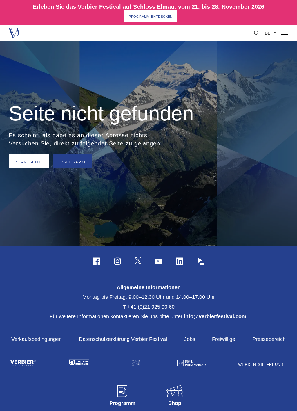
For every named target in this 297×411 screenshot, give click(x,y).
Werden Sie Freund (260, 364)
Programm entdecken (151, 16)
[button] (256, 33)
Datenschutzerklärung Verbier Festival (123, 339)
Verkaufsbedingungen (36, 339)
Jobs (189, 339)
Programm (73, 162)
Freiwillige (223, 339)
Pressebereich (269, 339)
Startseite (29, 162)
